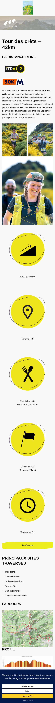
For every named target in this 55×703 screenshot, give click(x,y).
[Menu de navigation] (49, 23)
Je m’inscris (27, 545)
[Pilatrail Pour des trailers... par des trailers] (10, 23)
